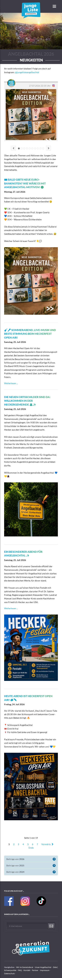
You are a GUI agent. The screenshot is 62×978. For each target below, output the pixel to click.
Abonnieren (51, 926)
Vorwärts (46, 844)
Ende (31, 847)
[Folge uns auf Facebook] (9, 905)
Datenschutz (9, 973)
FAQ (20, 970)
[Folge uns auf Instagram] (25, 905)
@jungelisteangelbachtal (27, 72)
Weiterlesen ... (11, 383)
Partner (35, 970)
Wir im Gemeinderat (24, 967)
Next (48, 148)
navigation (54, 6)
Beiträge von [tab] (15, 859)
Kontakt (27, 970)
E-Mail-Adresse (15, 926)
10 (43, 148)
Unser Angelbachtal (43, 967)
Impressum (44, 970)
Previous (13, 148)
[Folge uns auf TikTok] (41, 905)
